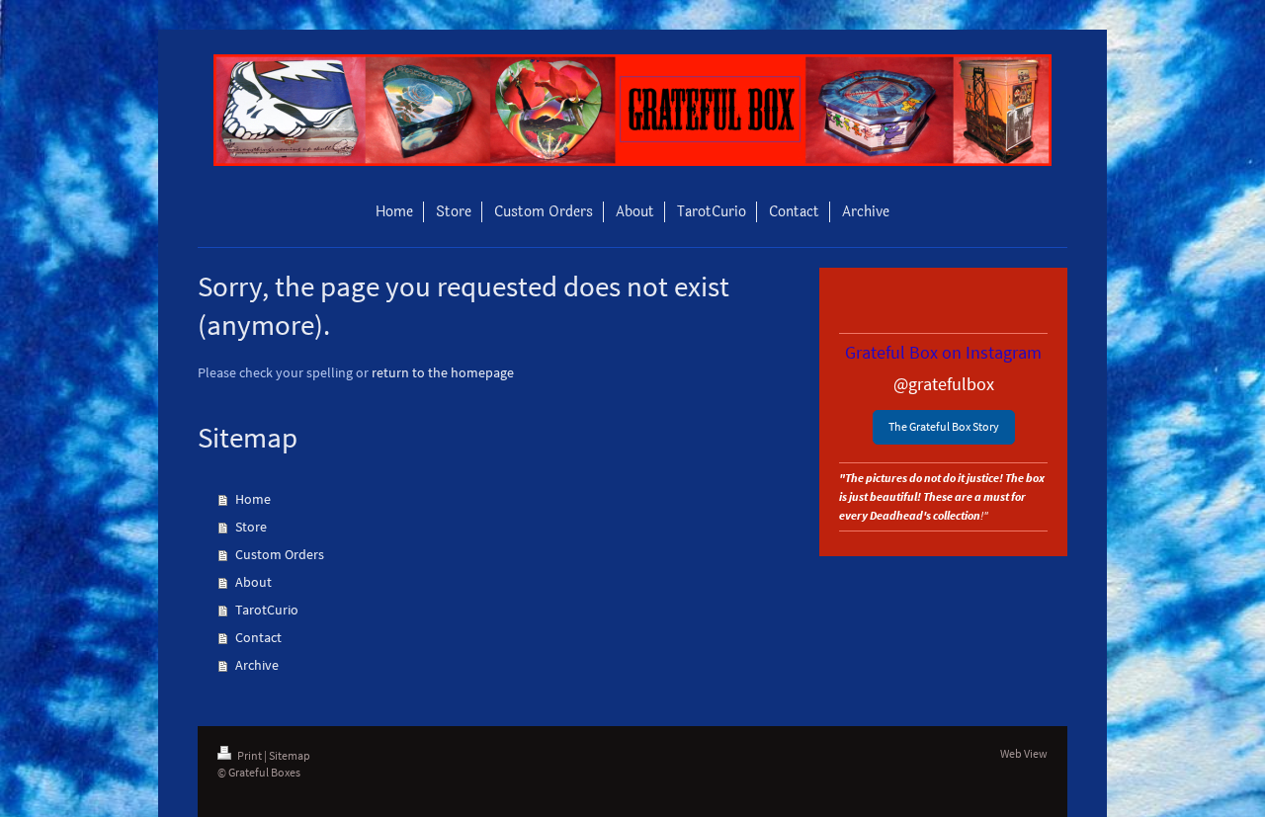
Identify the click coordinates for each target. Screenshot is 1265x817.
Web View (1024, 753)
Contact (258, 637)
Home (253, 499)
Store (251, 526)
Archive (257, 665)
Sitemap (289, 755)
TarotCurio (266, 609)
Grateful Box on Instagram (943, 352)
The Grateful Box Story (943, 426)
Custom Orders (279, 554)
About (253, 582)
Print (249, 755)
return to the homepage (443, 372)
